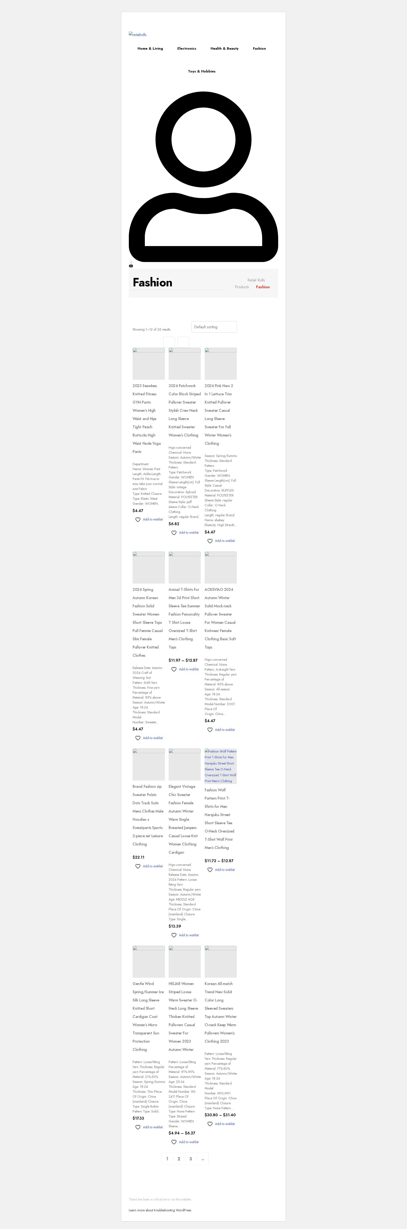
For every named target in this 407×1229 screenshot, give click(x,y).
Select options (153, 528)
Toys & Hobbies (202, 71)
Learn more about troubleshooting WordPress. (160, 1210)
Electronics (186, 48)
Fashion (259, 48)
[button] (142, 18)
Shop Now (244, 24)
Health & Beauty (225, 48)
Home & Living (150, 48)
